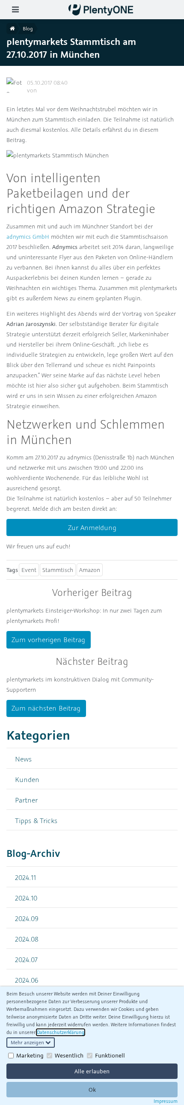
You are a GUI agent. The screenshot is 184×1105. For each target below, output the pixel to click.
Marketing (30, 1055)
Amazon (89, 570)
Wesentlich (69, 1055)
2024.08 (27, 938)
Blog (28, 28)
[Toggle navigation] (15, 9)
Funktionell (110, 1055)
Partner (26, 799)
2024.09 (27, 918)
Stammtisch (57, 570)
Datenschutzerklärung (60, 1032)
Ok (92, 1089)
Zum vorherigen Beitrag (48, 639)
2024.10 (26, 897)
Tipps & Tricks (36, 820)
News (23, 758)
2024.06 (27, 979)
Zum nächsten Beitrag (46, 708)
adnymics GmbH (27, 236)
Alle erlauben (92, 1071)
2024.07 (26, 959)
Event (28, 570)
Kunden (27, 779)
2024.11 (25, 877)
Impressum (166, 1101)
